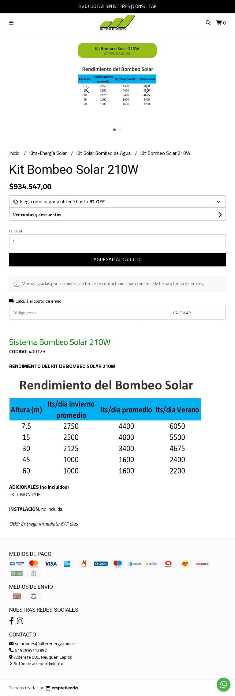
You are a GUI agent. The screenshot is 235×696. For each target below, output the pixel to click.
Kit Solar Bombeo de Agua (104, 153)
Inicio (15, 153)
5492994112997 (30, 650)
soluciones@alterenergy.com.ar (44, 643)
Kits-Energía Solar (48, 153)
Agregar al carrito (118, 259)
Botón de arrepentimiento (38, 663)
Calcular (182, 312)
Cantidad (15, 231)
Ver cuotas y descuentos (37, 215)
